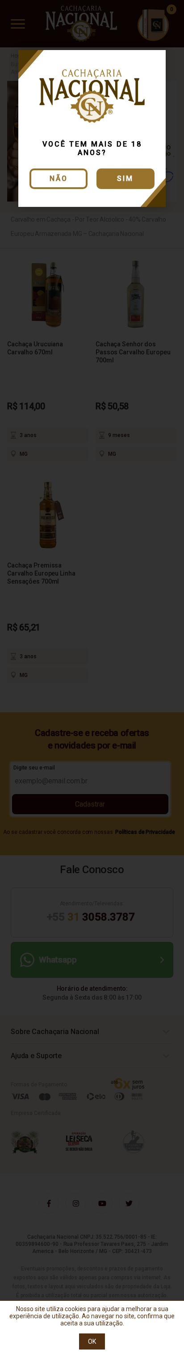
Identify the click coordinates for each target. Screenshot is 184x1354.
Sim (125, 178)
